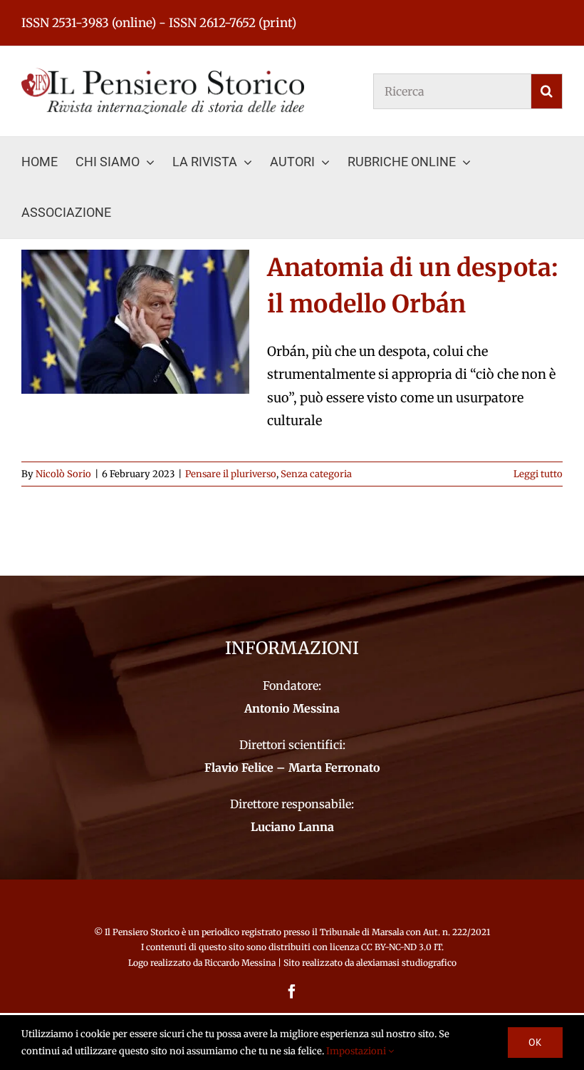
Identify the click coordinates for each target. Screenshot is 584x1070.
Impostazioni (357, 1051)
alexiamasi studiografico (406, 962)
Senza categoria (316, 474)
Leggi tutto (538, 474)
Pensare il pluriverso (230, 474)
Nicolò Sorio (63, 474)
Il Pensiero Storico (143, 932)
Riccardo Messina (240, 962)
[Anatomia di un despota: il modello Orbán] (135, 322)
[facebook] (292, 991)
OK (535, 1042)
